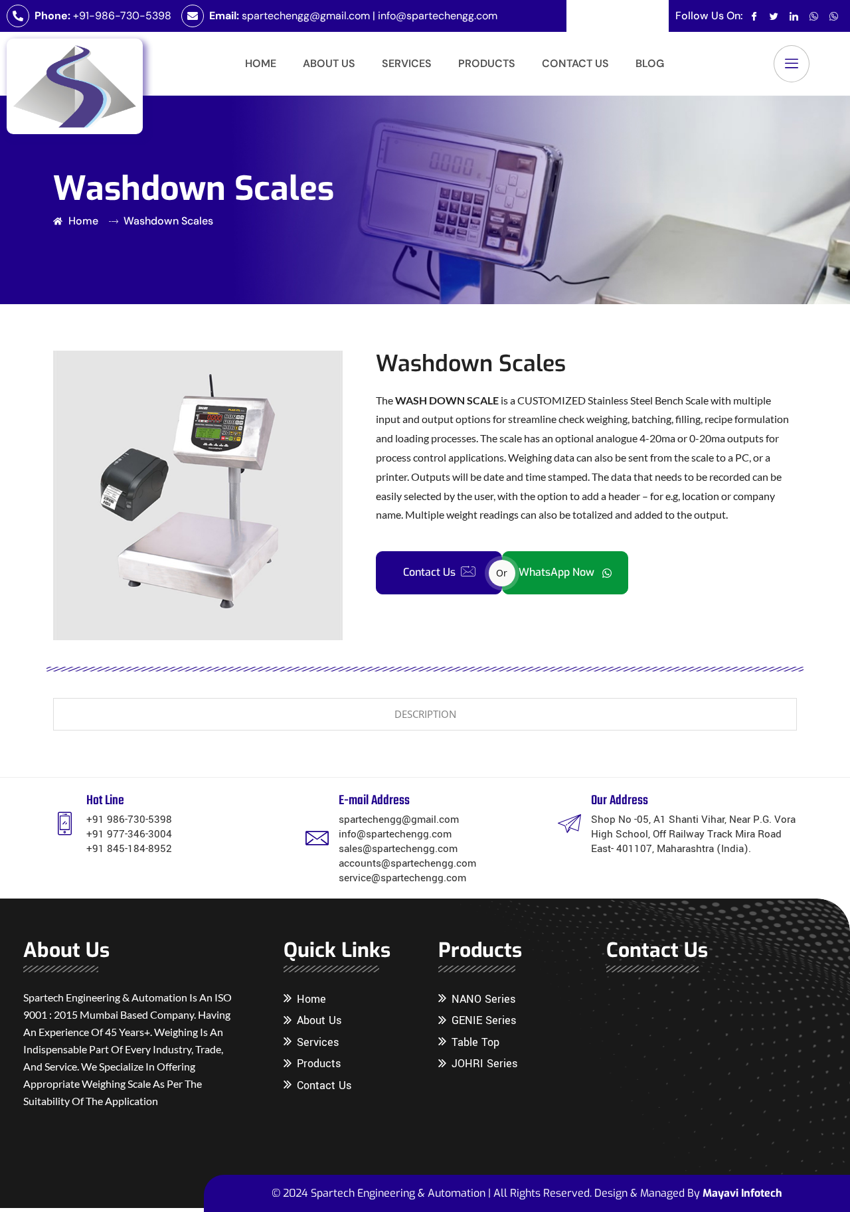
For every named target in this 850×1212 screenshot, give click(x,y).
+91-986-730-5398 (122, 16)
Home (260, 63)
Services (407, 63)
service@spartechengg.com (402, 878)
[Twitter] (774, 16)
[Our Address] (569, 823)
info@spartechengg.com (437, 16)
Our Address (619, 800)
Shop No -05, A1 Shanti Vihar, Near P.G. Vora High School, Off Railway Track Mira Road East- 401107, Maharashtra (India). (693, 834)
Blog (650, 63)
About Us (329, 63)
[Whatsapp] (813, 16)
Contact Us (575, 63)
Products (486, 63)
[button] (791, 63)
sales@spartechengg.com (398, 848)
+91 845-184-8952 (129, 848)
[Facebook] (754, 16)
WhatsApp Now (558, 572)
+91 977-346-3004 (129, 834)
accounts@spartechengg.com (407, 863)
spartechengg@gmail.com (306, 16)
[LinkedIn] (794, 16)
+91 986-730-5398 (129, 819)
